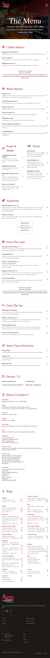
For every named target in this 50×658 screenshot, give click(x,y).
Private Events (26, 642)
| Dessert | (40, 29)
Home (24, 634)
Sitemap (45, 653)
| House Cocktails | (23, 32)
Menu (24, 636)
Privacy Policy (38, 653)
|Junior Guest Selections (30, 29)
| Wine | (30, 32)
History (24, 639)
